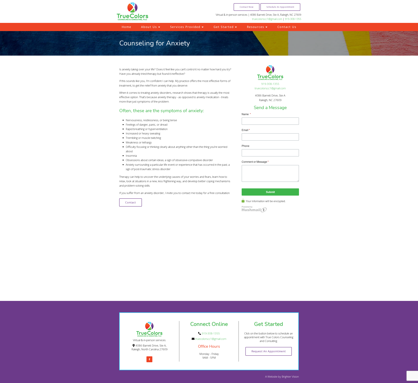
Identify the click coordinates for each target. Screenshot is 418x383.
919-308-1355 (293, 19)
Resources (255, 27)
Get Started (224, 27)
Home (126, 27)
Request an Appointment (268, 351)
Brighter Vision (290, 376)
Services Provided (185, 27)
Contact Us (286, 27)
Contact (130, 202)
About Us (149, 27)
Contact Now (246, 7)
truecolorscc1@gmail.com (267, 19)
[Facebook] (149, 359)
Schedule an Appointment (280, 7)
